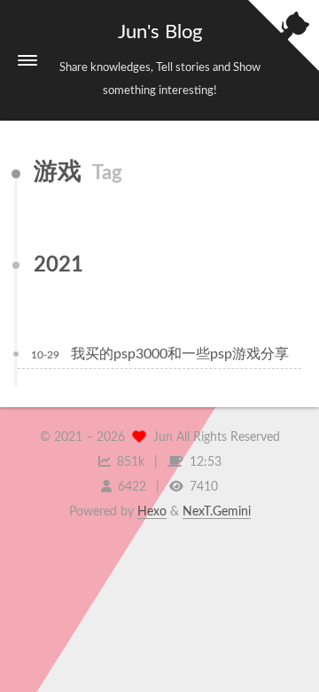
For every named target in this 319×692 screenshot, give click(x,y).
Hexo (152, 512)
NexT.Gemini (217, 512)
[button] (27, 60)
